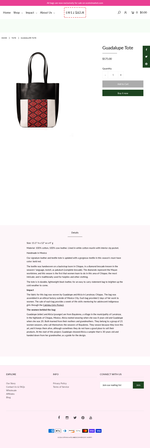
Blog (8, 397)
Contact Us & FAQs (15, 386)
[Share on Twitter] (146, 56)
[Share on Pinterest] (146, 64)
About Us (46, 12)
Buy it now (123, 93)
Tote (14, 38)
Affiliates (10, 393)
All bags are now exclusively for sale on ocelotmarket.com (75, 3)
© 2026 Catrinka (63, 437)
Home (7, 12)
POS (71, 437)
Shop (17, 12)
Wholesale (11, 390)
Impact (30, 12)
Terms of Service (61, 386)
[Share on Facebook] (146, 49)
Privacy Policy (60, 383)
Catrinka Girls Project (53, 305)
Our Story (11, 383)
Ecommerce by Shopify (84, 437)
